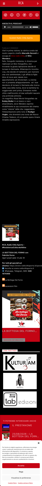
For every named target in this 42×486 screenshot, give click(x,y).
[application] (21, 27)
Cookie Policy (12, 483)
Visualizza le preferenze (21, 478)
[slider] (35, 27)
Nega (21, 472)
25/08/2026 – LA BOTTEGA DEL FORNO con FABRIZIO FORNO (25, 435)
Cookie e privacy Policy (25, 483)
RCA (21, 3)
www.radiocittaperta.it (24, 268)
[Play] (5, 27)
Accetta (21, 466)
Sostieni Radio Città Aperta (21, 38)
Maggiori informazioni (14, 340)
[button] (39, 443)
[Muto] (31, 27)
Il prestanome (22, 425)
